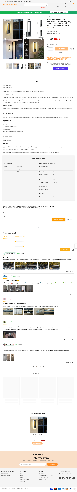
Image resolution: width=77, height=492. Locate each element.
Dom (4, 16)
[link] (70, 48)
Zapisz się (52, 464)
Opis (37, 81)
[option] (13, 39)
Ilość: (48, 46)
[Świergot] (73, 478)
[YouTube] (70, 478)
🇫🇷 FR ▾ (70, 1)
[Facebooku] (60, 478)
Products (8, 16)
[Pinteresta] (67, 478)
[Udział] (73, 49)
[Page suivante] (43, 366)
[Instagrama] (63, 478)
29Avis (6, 240)
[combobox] (34, 4)
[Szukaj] (36, 4)
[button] (5, 39)
